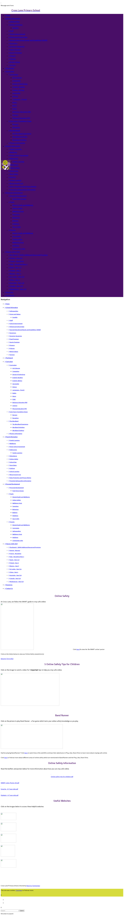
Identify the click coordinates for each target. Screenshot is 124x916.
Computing (16, 81)
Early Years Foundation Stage (20, 121)
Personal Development (14, 193)
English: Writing (18, 90)
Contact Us (10, 295)
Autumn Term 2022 (7, 659)
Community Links (18, 249)
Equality (15, 28)
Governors (14, 43)
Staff (11, 31)
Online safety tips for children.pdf (62, 777)
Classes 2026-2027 (13, 252)
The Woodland (15, 130)
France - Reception (17, 261)
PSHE (14, 109)
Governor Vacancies (17, 46)
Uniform (13, 177)
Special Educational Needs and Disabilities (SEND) (28, 40)
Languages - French (19, 99)
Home (8, 15)
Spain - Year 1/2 (16, 267)
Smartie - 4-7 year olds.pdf (9, 789)
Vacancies (9, 292)
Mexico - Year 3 (15, 274)
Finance (13, 56)
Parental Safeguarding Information (23, 190)
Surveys (13, 65)
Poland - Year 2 (15, 270)
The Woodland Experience (21, 134)
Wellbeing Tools (18, 211)
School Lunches (15, 180)
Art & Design (17, 78)
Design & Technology (20, 84)
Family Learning (16, 149)
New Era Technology (33, 886)
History (15, 96)
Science (15, 115)
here (78, 649)
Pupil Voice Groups (19, 199)
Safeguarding (14, 22)
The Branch (10, 68)
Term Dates (14, 174)
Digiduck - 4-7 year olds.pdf (9, 795)
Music (14, 106)
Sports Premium (16, 53)
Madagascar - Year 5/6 (18, 289)
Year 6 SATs (16, 227)
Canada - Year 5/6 (16, 286)
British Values (15, 62)
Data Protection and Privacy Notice (23, 186)
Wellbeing (13, 152)
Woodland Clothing (19, 140)
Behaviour (16, 218)
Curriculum (10, 71)
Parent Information (13, 146)
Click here (19, 890)
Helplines (15, 224)
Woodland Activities (19, 137)
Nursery (15, 124)
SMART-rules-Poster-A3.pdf (10, 783)
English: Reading (18, 87)
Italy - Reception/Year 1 (18, 264)
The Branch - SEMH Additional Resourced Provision (29, 255)
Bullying (15, 221)
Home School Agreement (19, 155)
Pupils (12, 202)
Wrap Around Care (16, 183)
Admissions (14, 158)
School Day (14, 171)
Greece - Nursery (16, 258)
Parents (13, 230)
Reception (16, 127)
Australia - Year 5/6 (17, 283)
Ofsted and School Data (18, 37)
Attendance (14, 165)
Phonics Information (17, 143)
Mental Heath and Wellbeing (22, 205)
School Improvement (17, 34)
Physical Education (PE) (21, 118)
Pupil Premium (15, 50)
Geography (16, 93)
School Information (13, 18)
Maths (14, 102)
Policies (13, 59)
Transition (16, 214)
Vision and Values (16, 25)
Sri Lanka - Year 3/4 (17, 277)
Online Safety (15, 168)
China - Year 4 (15, 280)
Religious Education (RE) (21, 112)
